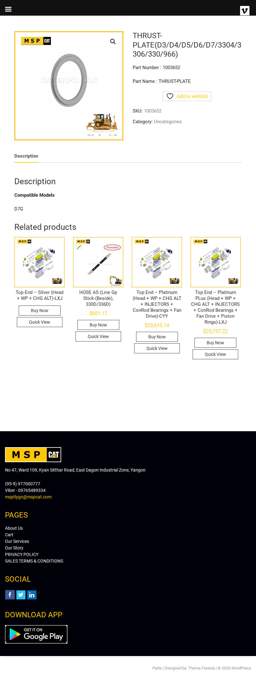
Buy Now (39, 310)
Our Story (14, 547)
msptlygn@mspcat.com (28, 496)
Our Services (17, 541)
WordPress (241, 668)
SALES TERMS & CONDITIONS (34, 560)
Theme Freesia (201, 668)
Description (26, 156)
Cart (9, 534)
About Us (14, 528)
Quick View (39, 322)
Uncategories (168, 121)
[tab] (26, 156)
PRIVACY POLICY (21, 554)
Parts (157, 668)
